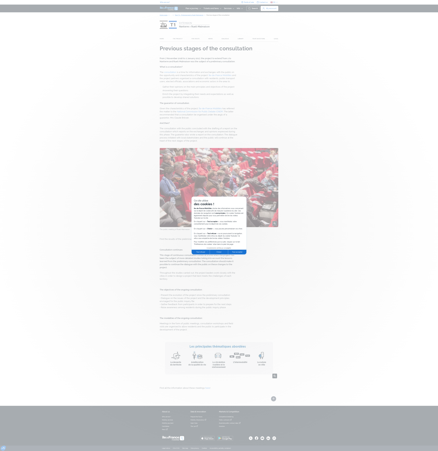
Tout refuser (200, 252)
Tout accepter (237, 252)
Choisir (219, 252)
